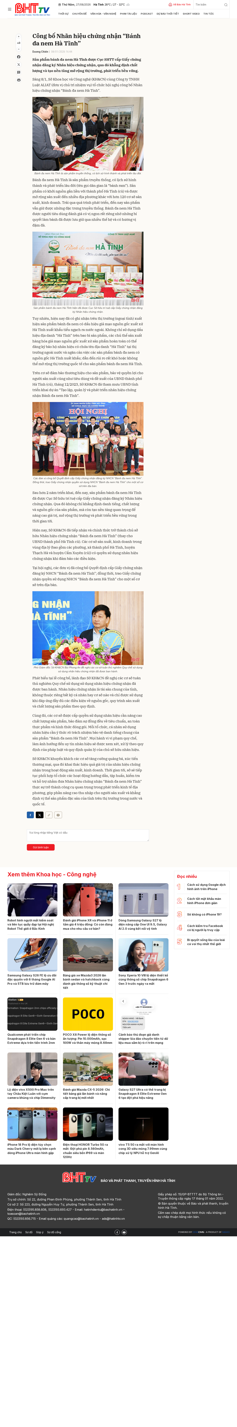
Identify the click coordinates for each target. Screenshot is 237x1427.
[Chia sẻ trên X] (19, 65)
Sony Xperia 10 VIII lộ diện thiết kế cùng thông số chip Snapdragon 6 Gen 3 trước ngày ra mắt (143, 979)
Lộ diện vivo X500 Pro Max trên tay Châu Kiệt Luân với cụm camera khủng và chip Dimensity (31, 1094)
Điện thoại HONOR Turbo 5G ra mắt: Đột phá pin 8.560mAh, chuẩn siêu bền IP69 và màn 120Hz (85, 1151)
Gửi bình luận (41, 847)
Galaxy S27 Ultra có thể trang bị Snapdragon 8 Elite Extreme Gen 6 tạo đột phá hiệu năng (142, 1094)
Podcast (147, 13)
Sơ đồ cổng (54, 1232)
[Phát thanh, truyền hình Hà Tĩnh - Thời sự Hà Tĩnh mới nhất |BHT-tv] (32, 8)
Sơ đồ (28, 1232)
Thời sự (63, 13)
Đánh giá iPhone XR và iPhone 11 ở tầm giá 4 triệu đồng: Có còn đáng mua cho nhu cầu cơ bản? (87, 924)
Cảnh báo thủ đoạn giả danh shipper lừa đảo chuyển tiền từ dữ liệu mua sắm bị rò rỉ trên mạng (143, 1039)
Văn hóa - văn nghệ (103, 13)
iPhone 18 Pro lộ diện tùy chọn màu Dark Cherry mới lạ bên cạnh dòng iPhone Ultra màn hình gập (31, 1149)
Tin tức (208, 13)
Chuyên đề (79, 13)
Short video (191, 13)
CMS (198, 1232)
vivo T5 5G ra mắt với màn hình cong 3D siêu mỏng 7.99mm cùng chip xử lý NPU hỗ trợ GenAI (142, 1149)
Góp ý (40, 1232)
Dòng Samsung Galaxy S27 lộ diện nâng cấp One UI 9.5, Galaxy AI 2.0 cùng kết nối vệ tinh (142, 924)
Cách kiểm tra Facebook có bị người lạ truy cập (205, 928)
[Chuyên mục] (9, 9)
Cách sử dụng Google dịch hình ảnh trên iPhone (206, 887)
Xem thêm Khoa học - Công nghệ (51, 874)
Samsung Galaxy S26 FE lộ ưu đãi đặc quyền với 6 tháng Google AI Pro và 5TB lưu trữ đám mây (31, 979)
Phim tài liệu (128, 13)
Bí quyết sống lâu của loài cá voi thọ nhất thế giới (206, 942)
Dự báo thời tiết (168, 13)
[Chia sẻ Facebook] (19, 57)
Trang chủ (15, 1232)
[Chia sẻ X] (40, 815)
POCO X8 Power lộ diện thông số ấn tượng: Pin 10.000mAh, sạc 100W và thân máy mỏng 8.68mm (87, 1039)
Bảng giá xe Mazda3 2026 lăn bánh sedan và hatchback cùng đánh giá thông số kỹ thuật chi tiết (86, 981)
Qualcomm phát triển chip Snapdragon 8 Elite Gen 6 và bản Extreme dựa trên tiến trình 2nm (31, 1039)
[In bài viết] (19, 80)
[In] (58, 815)
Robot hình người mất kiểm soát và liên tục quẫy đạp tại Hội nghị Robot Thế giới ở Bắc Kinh (30, 924)
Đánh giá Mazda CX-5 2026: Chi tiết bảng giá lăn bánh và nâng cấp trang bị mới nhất (86, 1094)
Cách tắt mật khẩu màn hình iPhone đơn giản (204, 901)
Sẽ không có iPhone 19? (204, 914)
